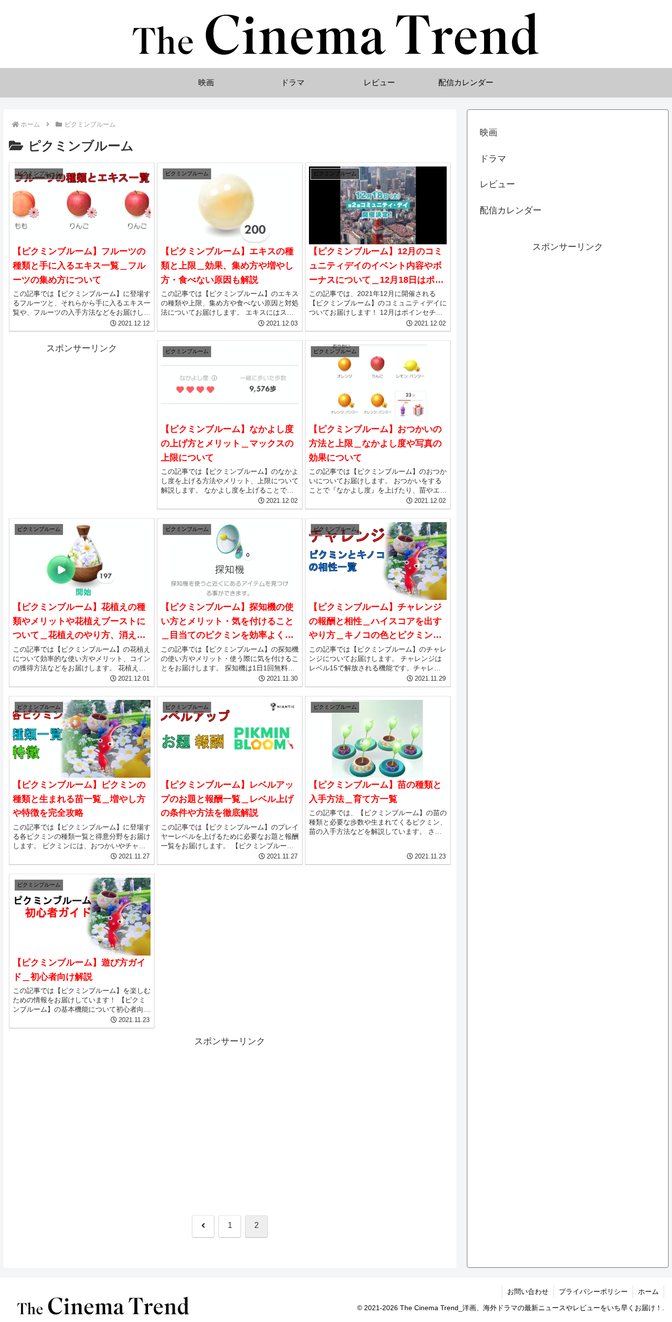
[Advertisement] (82, 421)
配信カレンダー (511, 210)
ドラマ (493, 159)
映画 (488, 132)
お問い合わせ (528, 1291)
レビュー (497, 184)
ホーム (648, 1291)
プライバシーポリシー (593, 1291)
